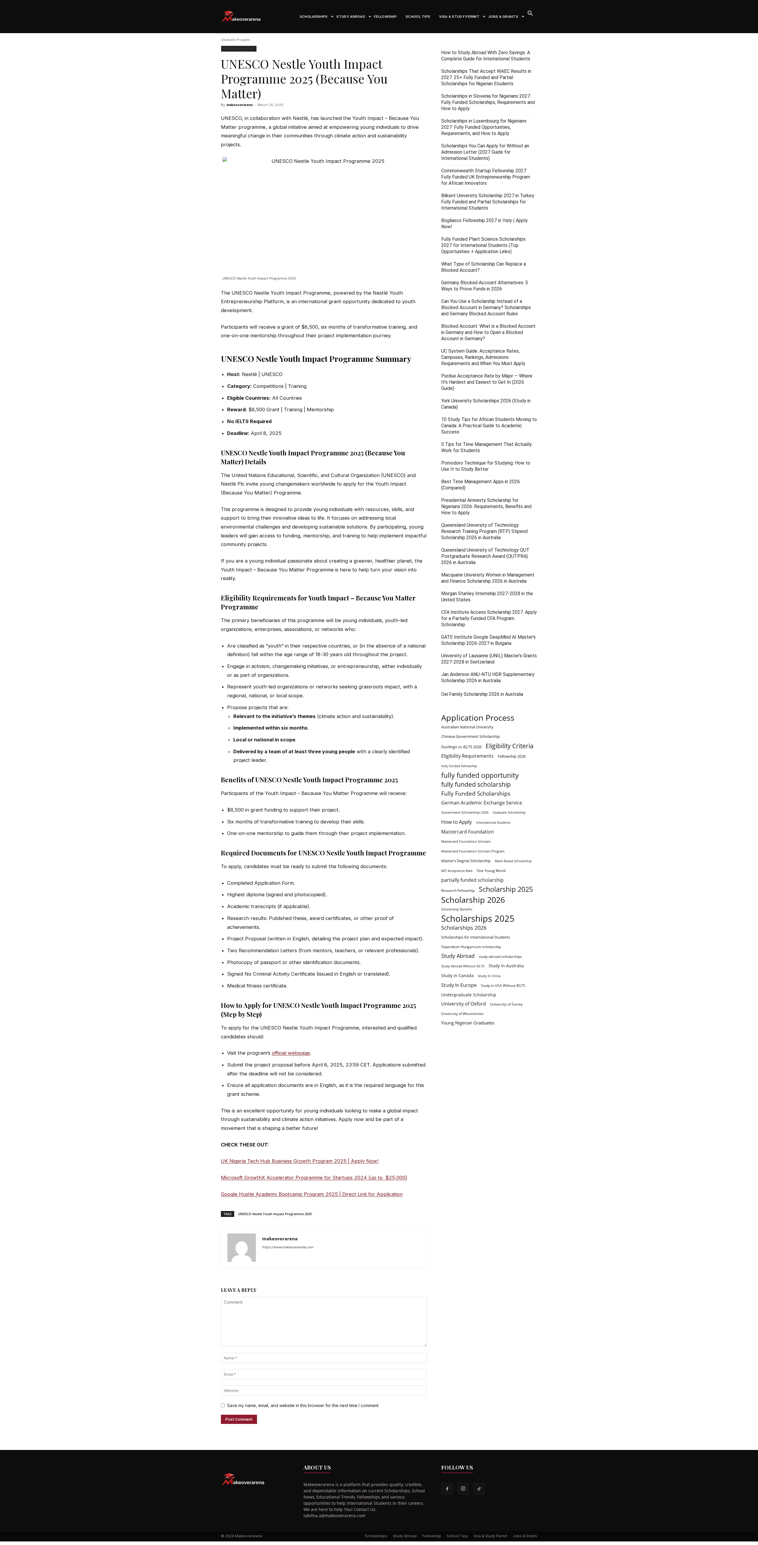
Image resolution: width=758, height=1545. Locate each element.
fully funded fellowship (459, 766)
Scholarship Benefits (456, 909)
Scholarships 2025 (478, 919)
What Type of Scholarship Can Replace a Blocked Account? (483, 267)
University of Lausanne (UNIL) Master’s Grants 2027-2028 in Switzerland (489, 659)
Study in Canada (457, 975)
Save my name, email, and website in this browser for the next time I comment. (303, 1405)
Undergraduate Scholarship (468, 995)
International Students (493, 822)
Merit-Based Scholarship (513, 861)
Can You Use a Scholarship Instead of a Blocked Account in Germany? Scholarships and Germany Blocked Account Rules (486, 307)
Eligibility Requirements (467, 756)
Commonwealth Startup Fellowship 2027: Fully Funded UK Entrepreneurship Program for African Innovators (485, 177)
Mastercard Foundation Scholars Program (473, 851)
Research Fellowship (458, 890)
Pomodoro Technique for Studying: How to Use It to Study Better (485, 466)
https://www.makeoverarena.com (287, 1247)
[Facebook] (447, 1489)
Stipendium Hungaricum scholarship (471, 946)
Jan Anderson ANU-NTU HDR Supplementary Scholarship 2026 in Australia (487, 677)
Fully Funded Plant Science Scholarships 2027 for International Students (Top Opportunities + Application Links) (483, 245)
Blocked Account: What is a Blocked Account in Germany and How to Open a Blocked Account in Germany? (488, 332)
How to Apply (456, 822)
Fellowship (385, 17)
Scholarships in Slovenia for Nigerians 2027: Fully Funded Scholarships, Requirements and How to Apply (488, 102)
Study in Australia (506, 966)
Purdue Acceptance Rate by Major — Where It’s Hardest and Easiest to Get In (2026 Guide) (486, 382)
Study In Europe (459, 985)
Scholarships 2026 (463, 928)
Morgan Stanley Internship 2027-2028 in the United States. (487, 597)
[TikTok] (479, 1489)
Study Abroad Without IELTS (462, 966)
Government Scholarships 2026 (465, 812)
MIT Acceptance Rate (457, 871)
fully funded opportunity (480, 775)
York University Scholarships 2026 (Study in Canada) (486, 404)
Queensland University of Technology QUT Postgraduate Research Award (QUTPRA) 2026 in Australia (485, 556)
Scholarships (314, 17)
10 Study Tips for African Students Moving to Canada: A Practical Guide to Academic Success (489, 426)
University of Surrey (506, 1004)
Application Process (477, 717)
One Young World (491, 870)
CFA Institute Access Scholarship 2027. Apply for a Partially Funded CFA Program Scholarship (489, 618)
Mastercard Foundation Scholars (466, 841)
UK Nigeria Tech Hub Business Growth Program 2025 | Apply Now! (299, 1161)
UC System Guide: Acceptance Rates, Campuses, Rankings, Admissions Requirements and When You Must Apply (483, 357)
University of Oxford (463, 1004)
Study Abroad (350, 17)
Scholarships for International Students (475, 937)
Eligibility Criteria (510, 746)
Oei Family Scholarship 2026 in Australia (482, 694)
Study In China (489, 976)
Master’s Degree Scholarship (466, 860)
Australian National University (467, 727)
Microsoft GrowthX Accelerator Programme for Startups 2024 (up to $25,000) (314, 1178)
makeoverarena (240, 105)
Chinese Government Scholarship (470, 736)
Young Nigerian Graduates (467, 1023)
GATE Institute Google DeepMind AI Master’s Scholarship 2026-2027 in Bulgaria (488, 640)
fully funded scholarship (476, 784)
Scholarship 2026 (473, 900)
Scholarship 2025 (506, 889)
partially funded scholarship (472, 880)
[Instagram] (463, 1489)
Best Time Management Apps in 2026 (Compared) (480, 485)
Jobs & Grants (503, 17)
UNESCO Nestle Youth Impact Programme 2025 (275, 1214)
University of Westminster (462, 1013)
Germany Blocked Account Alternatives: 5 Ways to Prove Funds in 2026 (484, 286)
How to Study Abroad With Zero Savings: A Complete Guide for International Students (485, 56)
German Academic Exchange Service (481, 803)
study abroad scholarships (500, 956)
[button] (530, 14)
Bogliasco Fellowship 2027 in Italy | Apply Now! (484, 223)
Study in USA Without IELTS (503, 985)
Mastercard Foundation (467, 832)
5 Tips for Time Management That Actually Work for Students (486, 447)
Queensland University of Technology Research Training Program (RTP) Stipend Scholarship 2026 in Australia (484, 531)
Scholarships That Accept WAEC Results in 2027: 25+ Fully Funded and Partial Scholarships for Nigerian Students (486, 77)
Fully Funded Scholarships (475, 794)
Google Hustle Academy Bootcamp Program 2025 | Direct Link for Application (312, 1194)
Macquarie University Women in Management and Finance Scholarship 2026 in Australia (487, 578)
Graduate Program (239, 48)
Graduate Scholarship (509, 812)
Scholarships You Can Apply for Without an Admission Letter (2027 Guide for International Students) (485, 152)
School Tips (418, 17)
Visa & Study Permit (459, 17)
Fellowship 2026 (512, 756)
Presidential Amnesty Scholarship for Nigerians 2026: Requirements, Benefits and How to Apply (486, 506)
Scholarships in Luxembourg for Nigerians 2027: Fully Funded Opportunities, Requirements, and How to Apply (483, 127)
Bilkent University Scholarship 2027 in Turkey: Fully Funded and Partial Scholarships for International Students (488, 202)
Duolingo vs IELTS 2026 (461, 746)
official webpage (291, 1053)
